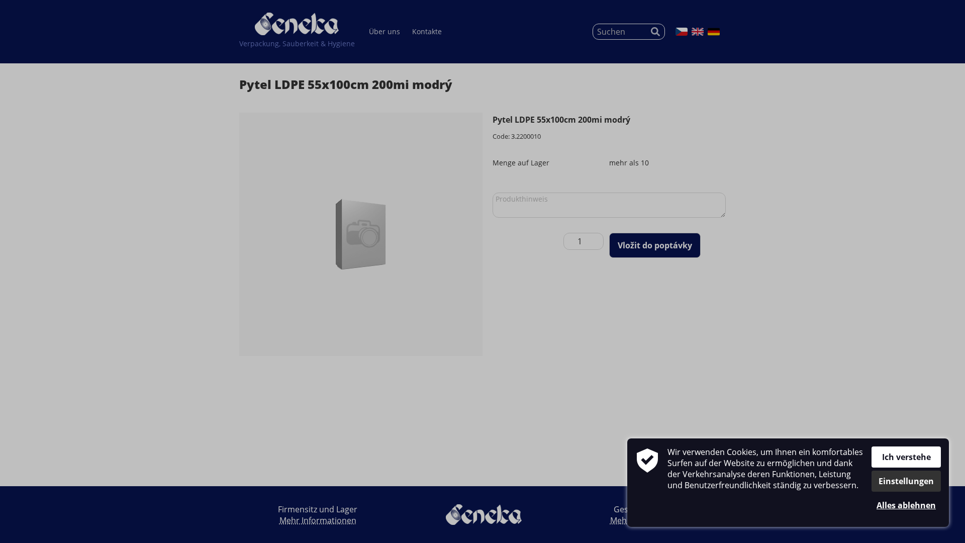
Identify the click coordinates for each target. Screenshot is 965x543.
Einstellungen (906, 481)
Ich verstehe (906, 457)
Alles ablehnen (906, 505)
